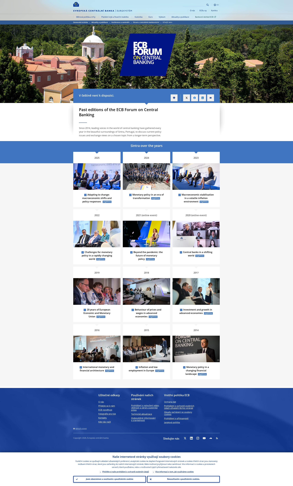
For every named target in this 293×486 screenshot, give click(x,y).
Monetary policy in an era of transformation (148, 197)
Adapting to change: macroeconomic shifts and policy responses (97, 198)
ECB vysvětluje (105, 410)
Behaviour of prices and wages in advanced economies (148, 313)
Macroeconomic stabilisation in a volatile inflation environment (198, 198)
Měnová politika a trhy (85, 17)
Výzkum (162, 17)
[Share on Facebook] (194, 97)
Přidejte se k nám (106, 406)
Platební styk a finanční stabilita (115, 17)
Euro (151, 17)
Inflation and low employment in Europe (143, 369)
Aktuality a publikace (180, 17)
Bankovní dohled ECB (204, 17)
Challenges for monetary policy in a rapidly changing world (97, 255)
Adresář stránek (81, 428)
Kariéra (214, 11)
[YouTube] (204, 438)
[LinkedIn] (191, 438)
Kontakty (102, 418)
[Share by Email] (210, 97)
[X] (185, 438)
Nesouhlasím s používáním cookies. (183, 479)
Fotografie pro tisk (107, 414)
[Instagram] (198, 438)
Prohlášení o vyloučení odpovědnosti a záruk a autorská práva (145, 408)
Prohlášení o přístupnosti (176, 419)
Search (207, 5)
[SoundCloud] (210, 438)
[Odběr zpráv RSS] (217, 438)
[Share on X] (186, 97)
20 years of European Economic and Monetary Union (96, 313)
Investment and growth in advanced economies (195, 312)
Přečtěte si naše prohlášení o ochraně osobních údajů (125, 472)
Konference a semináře (120, 22)
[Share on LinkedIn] (202, 97)
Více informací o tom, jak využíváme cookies (174, 472)
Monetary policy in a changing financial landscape (197, 370)
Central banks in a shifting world (197, 254)
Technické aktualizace (141, 414)
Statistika (138, 17)
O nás (192, 11)
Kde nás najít (104, 422)
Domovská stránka (80, 22)
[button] (212, 5)
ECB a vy (203, 11)
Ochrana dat (170, 402)
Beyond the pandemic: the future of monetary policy (148, 255)
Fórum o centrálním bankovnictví (146, 22)
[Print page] (174, 97)
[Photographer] (168, 188)
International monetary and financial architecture (97, 369)
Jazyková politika (172, 423)
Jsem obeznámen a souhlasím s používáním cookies (109, 479)
